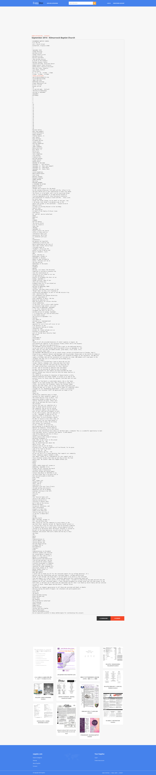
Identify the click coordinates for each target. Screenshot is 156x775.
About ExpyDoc (36, 763)
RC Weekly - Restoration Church (113, 721)
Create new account (99, 760)
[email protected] (38, 75)
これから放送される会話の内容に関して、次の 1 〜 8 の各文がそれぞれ (43, 678)
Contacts (35, 766)
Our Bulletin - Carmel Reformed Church (43, 721)
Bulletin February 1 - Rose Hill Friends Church (113, 687)
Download (104, 618)
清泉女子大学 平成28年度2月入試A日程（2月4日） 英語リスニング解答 (89, 678)
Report (118, 618)
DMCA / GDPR (114, 772)
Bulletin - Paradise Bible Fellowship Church (113, 665)
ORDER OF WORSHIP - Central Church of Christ (66, 697)
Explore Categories (37, 757)
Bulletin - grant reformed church (43, 698)
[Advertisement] (78, 21)
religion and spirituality (37, 35)
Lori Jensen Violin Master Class (66, 674)
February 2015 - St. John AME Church (90, 712)
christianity (47, 35)
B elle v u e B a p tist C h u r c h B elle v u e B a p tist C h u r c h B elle (66, 732)
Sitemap (35, 760)
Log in (96, 757)
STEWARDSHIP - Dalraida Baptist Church (90, 735)
